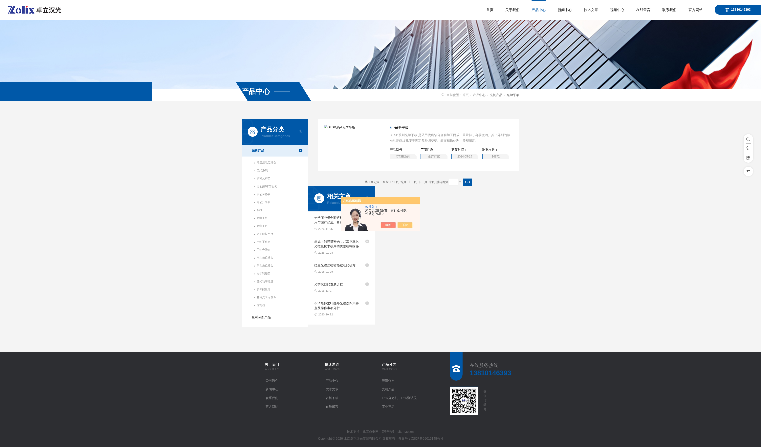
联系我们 (669, 10)
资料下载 (332, 398)
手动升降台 (264, 249)
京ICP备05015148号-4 (427, 438)
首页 (489, 10)
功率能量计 (264, 289)
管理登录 (388, 431)
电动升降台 (264, 202)
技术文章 (591, 10)
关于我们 (512, 10)
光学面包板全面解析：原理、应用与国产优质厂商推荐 (336, 220)
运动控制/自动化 (267, 186)
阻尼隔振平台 (265, 233)
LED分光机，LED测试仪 (399, 398)
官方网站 (695, 10)
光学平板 (262, 218)
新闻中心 (565, 10)
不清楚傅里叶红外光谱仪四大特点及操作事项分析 (336, 306)
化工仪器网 (371, 431)
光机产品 (496, 95)
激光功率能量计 (266, 281)
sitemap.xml (406, 431)
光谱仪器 (388, 380)
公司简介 (272, 380)
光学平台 (262, 225)
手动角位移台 (265, 265)
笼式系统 (262, 170)
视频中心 (617, 10)
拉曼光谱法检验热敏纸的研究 (335, 265)
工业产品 (388, 406)
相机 (259, 210)
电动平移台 (264, 241)
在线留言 (643, 10)
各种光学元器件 (266, 297)
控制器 (261, 305)
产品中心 (539, 10)
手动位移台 (264, 194)
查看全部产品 (261, 317)
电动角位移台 (265, 257)
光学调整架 (264, 273)
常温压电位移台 (266, 162)
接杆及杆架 (264, 178)
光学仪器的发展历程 (328, 284)
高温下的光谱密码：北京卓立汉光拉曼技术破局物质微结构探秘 (336, 244)
